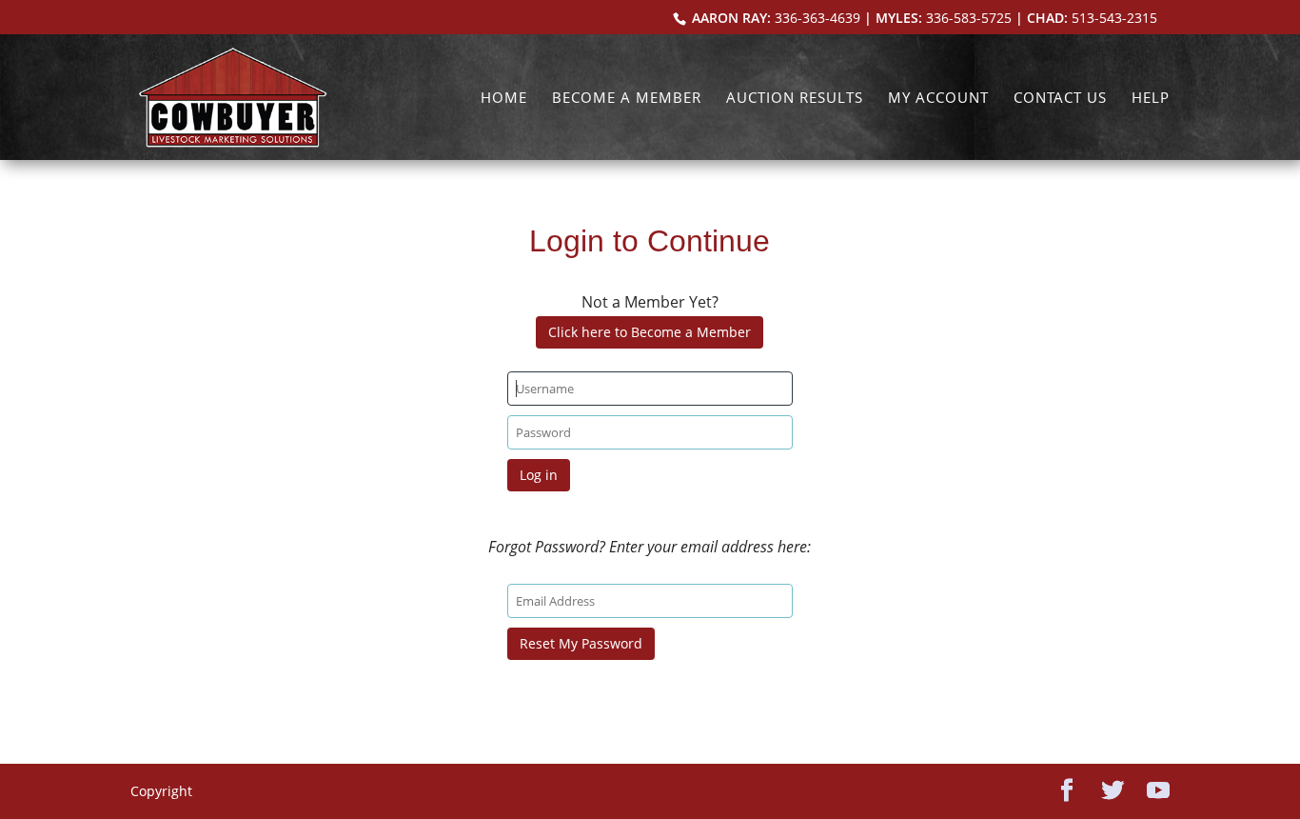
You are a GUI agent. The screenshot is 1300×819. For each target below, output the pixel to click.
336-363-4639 (817, 18)
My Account (938, 98)
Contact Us (1060, 98)
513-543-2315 (1114, 18)
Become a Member (626, 98)
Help (1151, 98)
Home (504, 98)
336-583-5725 (969, 18)
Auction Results (794, 98)
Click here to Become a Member (649, 332)
